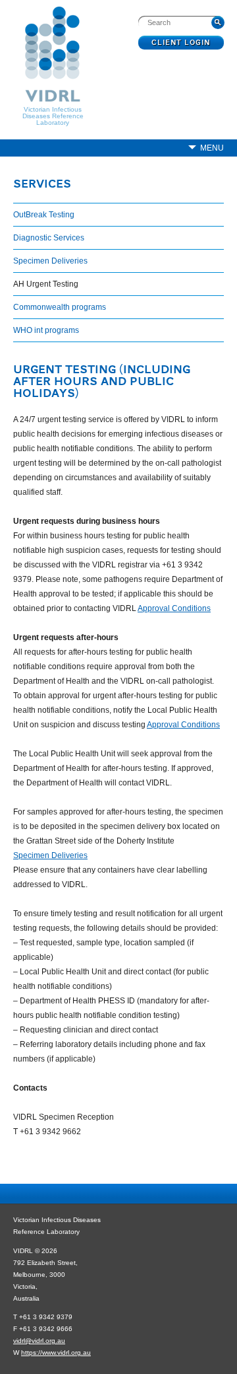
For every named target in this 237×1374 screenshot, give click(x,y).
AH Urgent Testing (45, 284)
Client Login (181, 43)
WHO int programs (46, 330)
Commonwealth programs (59, 307)
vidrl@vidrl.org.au (39, 1340)
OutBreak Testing (43, 214)
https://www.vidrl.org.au (56, 1352)
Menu (212, 148)
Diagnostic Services (48, 237)
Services (42, 184)
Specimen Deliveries (50, 261)
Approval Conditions (174, 608)
